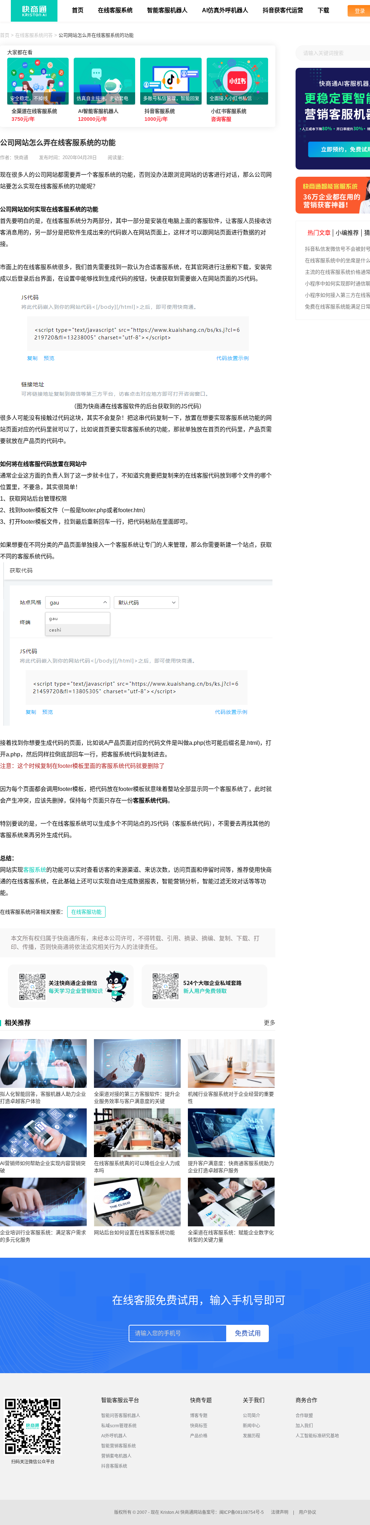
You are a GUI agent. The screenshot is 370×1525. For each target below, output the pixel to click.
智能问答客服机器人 (120, 1415)
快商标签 (198, 1425)
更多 (269, 1023)
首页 (77, 10)
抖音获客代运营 (283, 10)
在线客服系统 (115, 10)
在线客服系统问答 (34, 35)
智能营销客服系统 (118, 1446)
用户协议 (307, 1512)
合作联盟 (304, 1415)
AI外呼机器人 (114, 1435)
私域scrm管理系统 (119, 1425)
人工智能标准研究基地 (317, 1435)
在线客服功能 (86, 912)
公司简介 (251, 1415)
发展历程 (251, 1435)
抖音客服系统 (114, 1466)
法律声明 (279, 1512)
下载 (323, 10)
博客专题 (198, 1415)
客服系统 (34, 870)
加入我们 (304, 1425)
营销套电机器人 (116, 1456)
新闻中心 (251, 1425)
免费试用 (248, 1333)
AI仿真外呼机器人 (225, 10)
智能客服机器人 (167, 10)
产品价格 (198, 1435)
